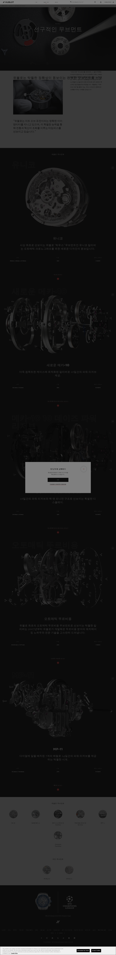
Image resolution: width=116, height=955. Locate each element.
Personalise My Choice (83, 950)
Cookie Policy (14, 953)
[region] (58, 950)
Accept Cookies (96, 950)
